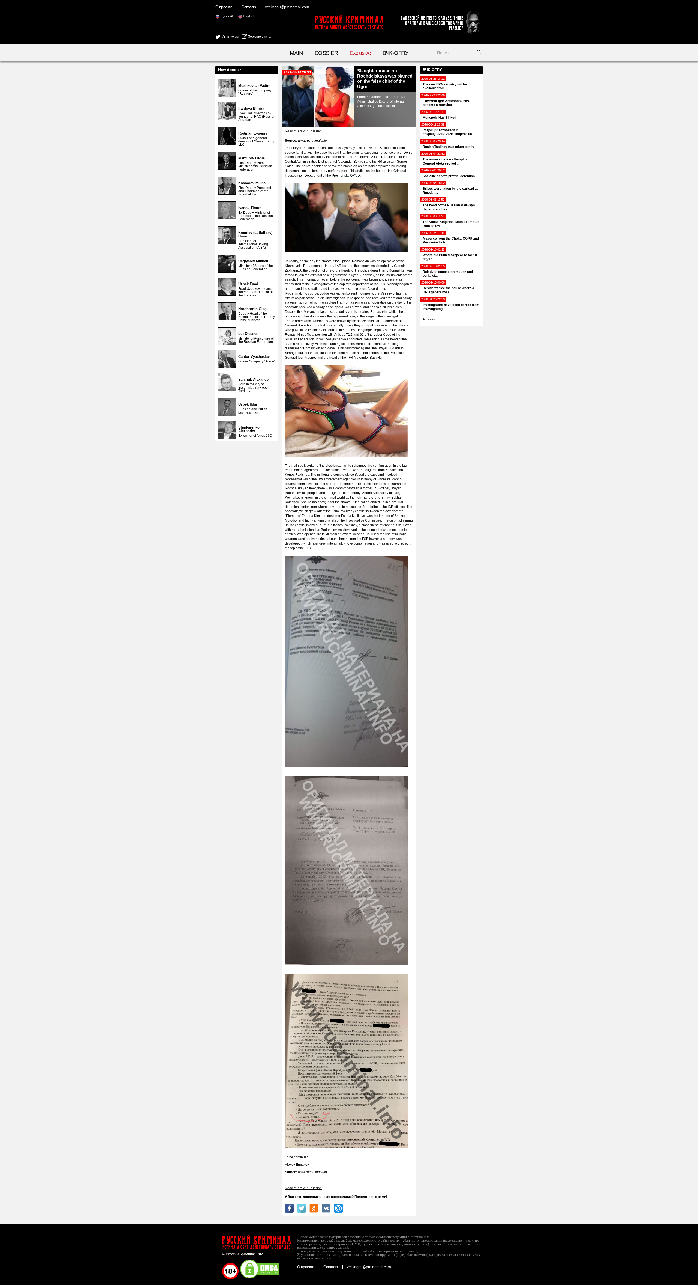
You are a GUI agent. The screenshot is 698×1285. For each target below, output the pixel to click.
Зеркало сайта (259, 36)
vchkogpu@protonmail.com (287, 7)
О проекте (223, 7)
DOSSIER (326, 53)
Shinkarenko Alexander (249, 429)
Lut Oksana (247, 334)
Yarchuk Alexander (254, 379)
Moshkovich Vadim (254, 86)
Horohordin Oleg (252, 309)
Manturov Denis (251, 158)
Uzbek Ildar (247, 404)
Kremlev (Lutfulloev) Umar (255, 234)
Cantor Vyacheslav (254, 357)
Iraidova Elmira (251, 108)
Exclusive (360, 53)
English (249, 16)
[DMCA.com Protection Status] (259, 1278)
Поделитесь (364, 1197)
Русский (227, 16)
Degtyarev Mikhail (253, 261)
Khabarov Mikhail (253, 183)
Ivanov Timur (249, 208)
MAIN (296, 53)
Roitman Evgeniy (252, 133)
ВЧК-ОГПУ (395, 53)
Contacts (249, 7)
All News (429, 319)
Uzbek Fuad (248, 284)
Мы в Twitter (230, 36)
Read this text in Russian (303, 131)
